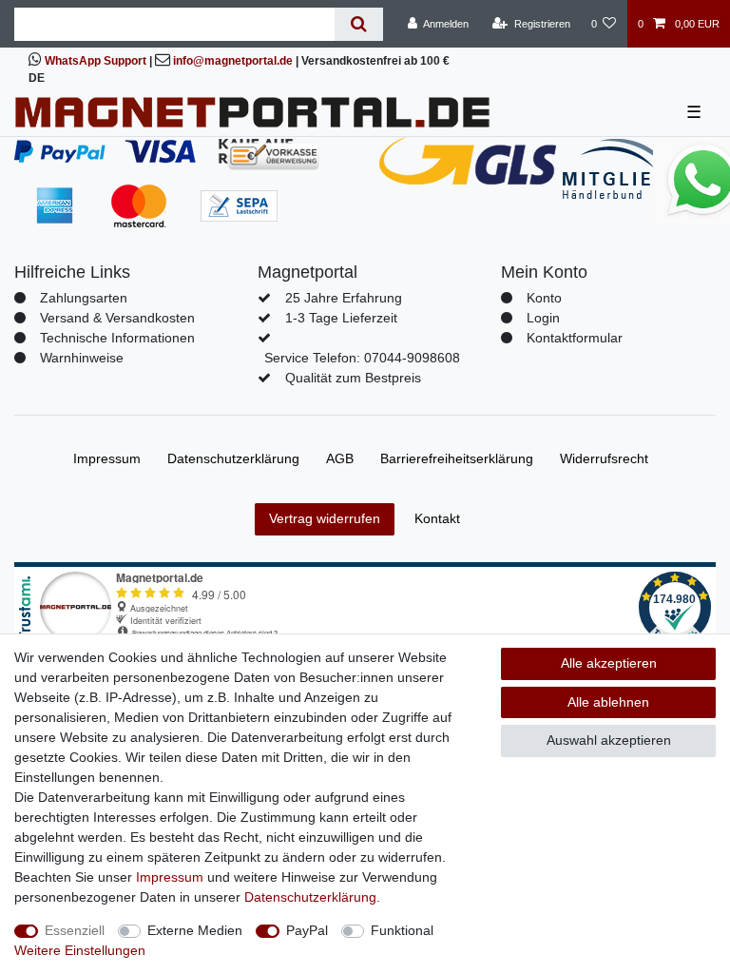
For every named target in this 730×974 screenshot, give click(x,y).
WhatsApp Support (95, 61)
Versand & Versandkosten (117, 317)
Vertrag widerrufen (324, 518)
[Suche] (359, 24)
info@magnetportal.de (233, 61)
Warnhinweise (82, 357)
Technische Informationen (117, 337)
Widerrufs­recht (604, 458)
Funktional (402, 930)
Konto (544, 297)
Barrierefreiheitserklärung (456, 458)
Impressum (107, 458)
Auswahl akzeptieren (609, 740)
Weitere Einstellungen (79, 950)
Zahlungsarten (83, 297)
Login (543, 317)
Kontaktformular (575, 337)
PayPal (307, 930)
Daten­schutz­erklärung (233, 458)
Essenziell (75, 930)
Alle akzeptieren (609, 663)
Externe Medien (194, 930)
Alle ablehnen (608, 702)
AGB (340, 458)
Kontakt (437, 518)
